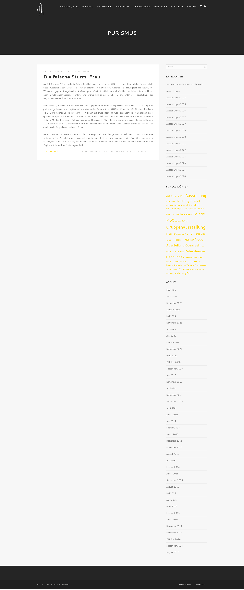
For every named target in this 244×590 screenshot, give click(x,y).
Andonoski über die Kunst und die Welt (110, 151)
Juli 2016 (171, 460)
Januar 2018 (172, 414)
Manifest (87, 6)
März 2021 (171, 355)
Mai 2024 (171, 316)
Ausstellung (195, 195)
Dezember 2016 (174, 440)
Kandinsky (171, 233)
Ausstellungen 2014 (176, 97)
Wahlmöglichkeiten (197, 269)
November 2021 (174, 348)
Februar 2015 (173, 513)
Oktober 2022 (173, 342)
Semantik (188, 262)
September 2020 (174, 368)
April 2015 (171, 499)
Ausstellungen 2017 (176, 117)
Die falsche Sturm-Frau (71, 77)
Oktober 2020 (173, 362)
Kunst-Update (141, 6)
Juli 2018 (171, 408)
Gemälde (178, 221)
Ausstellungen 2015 (176, 104)
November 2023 (174, 322)
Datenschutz (185, 584)
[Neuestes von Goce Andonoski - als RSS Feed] (204, 6)
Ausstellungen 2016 (176, 110)
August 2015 (172, 486)
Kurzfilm (169, 240)
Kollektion (180, 234)
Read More (50, 151)
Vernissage (184, 268)
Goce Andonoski (78, 72)
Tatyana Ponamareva (196, 265)
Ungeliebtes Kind (172, 269)
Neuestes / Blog (69, 6)
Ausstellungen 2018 (176, 123)
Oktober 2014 (173, 539)
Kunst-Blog (199, 233)
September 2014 (174, 545)
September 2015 (174, 480)
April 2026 (171, 296)
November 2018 (174, 394)
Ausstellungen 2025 (176, 169)
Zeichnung (180, 273)
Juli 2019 (171, 388)
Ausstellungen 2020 (176, 136)
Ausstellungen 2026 (176, 176)
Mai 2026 (171, 290)
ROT (176, 262)
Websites (169, 273)
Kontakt (191, 6)
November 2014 (174, 532)
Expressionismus (185, 208)
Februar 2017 (173, 427)
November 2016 (174, 447)
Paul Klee (179, 251)
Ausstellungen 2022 (176, 150)
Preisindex (177, 6)
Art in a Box (178, 196)
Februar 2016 (173, 467)
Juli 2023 (171, 329)
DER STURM (192, 204)
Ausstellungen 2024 (176, 163)
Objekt (201, 246)
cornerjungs (179, 204)
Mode (182, 240)
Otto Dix (170, 251)
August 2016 (172, 453)
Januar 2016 (172, 473)
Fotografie (198, 208)
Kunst (188, 233)
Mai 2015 (171, 493)
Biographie (160, 6)
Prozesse (193, 257)
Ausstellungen (173, 91)
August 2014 (172, 552)
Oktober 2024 (173, 309)
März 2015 (171, 506)
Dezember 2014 (174, 526)
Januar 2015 (172, 519)
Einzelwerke (122, 6)
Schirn (181, 261)
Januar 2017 (172, 434)
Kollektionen (104, 6)
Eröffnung (171, 208)
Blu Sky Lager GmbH (188, 201)
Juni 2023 (171, 335)
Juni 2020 (171, 375)
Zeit (188, 273)
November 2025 (174, 303)
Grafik (185, 220)
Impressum (200, 584)
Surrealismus (179, 265)
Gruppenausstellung (185, 227)
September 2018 (174, 401)
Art (168, 196)
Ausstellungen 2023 (176, 156)
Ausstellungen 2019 (176, 130)
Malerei (176, 239)
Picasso (185, 257)
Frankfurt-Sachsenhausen (179, 214)
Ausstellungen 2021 (176, 143)
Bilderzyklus (170, 201)
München (189, 239)
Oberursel (192, 245)
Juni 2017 (171, 421)
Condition (169, 205)
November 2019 (174, 381)
